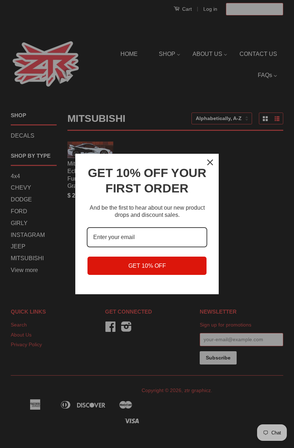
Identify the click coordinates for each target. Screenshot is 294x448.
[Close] (210, 162)
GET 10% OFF (147, 266)
